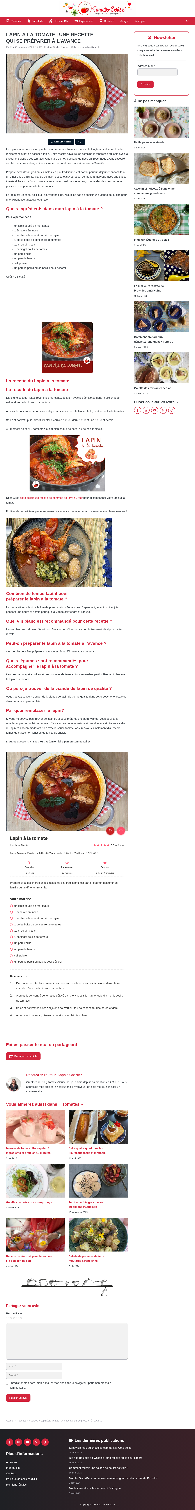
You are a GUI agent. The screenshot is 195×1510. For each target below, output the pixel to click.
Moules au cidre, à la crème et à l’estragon (95, 1488)
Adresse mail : (146, 66)
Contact (11, 1473)
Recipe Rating (14, 1313)
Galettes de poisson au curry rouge (29, 1202)
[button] (187, 21)
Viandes (33, 1420)
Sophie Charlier (69, 1075)
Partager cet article (25, 1056)
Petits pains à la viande (149, 142)
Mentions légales (16, 1484)
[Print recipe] (121, 831)
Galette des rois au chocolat (152, 388)
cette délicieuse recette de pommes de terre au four (51, 497)
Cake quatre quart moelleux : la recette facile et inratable (87, 1150)
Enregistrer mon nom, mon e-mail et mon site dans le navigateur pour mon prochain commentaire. (60, 1385)
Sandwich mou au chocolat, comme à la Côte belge (100, 1447)
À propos (140, 21)
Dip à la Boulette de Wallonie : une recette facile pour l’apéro (105, 1457)
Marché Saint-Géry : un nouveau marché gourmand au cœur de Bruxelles (113, 1478)
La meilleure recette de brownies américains (149, 288)
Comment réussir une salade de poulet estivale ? (98, 1467)
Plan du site (13, 1467)
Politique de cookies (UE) (21, 1478)
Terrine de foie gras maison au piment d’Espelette (86, 1204)
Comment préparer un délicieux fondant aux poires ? (154, 339)
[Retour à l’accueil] (97, 8)
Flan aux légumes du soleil (151, 239)
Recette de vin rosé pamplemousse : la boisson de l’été (29, 1258)
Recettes (21, 1420)
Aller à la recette (62, 141)
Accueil (10, 1420)
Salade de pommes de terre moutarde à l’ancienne (86, 1258)
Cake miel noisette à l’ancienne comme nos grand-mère (154, 191)
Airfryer (124, 21)
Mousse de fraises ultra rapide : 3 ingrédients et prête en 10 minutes (28, 1150)
